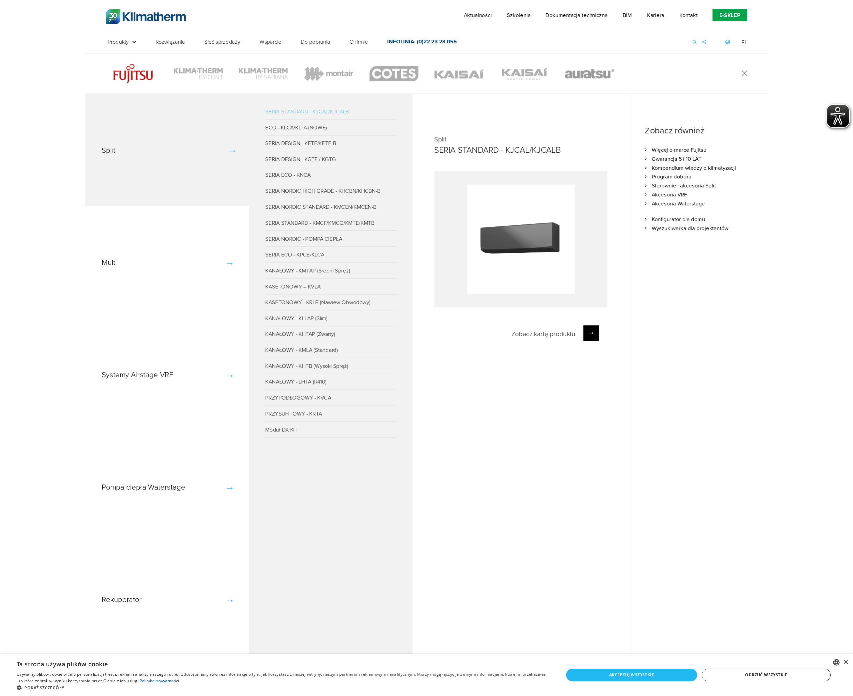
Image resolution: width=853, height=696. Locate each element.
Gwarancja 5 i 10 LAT (677, 158)
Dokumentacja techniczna (576, 15)
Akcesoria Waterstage (678, 203)
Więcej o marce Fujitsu (679, 149)
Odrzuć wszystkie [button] (766, 675)
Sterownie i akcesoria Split (684, 185)
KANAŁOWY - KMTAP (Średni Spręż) (307, 270)
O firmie (359, 42)
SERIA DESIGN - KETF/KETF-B (300, 143)
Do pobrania (315, 42)
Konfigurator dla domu (678, 219)
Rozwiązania (170, 42)
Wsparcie (271, 42)
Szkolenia (518, 15)
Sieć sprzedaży (222, 42)
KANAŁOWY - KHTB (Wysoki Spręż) (306, 365)
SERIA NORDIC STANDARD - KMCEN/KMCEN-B (321, 206)
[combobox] (836, 662)
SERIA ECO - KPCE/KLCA (294, 254)
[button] (282, 687)
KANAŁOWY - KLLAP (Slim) (296, 317)
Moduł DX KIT (281, 429)
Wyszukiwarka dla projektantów (690, 228)
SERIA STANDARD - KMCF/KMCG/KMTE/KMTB (320, 222)
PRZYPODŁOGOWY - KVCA (298, 397)
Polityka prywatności (159, 681)
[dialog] (426, 675)
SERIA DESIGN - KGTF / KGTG (300, 158)
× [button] (845, 662)
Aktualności (478, 15)
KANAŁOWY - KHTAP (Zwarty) (300, 333)
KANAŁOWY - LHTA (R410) (295, 381)
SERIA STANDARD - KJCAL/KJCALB (307, 111)
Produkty (118, 42)
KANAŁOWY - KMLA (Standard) (301, 350)
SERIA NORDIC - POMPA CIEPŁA (303, 238)
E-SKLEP (729, 15)
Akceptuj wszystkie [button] (631, 675)
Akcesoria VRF (669, 194)
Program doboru (671, 176)
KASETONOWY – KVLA (293, 286)
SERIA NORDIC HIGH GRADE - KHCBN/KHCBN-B (323, 190)
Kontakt (688, 15)
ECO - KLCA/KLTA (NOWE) (296, 127)
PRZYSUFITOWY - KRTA (293, 413)
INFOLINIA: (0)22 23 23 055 (421, 42)
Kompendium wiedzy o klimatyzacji (694, 167)
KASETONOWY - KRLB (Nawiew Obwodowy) (318, 302)
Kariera (655, 15)
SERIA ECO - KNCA (288, 174)
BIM (627, 15)
